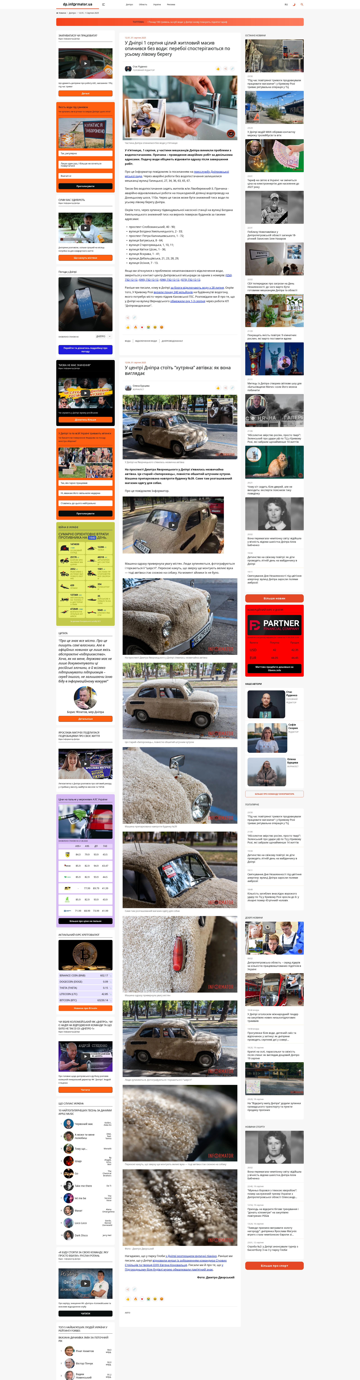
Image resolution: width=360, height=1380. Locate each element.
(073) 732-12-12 (190, 280)
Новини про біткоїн (85, 1008)
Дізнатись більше (85, 419)
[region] (85, 344)
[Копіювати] (232, 68)
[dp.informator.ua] (77, 4)
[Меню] (103, 4)
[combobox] (103, 336)
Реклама (171, 4)
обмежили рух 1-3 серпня (187, 301)
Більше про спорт (274, 1266)
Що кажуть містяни (85, 257)
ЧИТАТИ (85, 1313)
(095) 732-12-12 (148, 280)
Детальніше (85, 718)
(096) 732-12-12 (169, 280)
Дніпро (129, 4)
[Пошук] (302, 4)
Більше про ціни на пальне (85, 921)
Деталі (85, 93)
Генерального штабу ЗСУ (90, 621)
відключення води (146, 341)
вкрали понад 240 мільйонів (173, 292)
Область (143, 4)
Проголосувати (85, 186)
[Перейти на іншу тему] (294, 4)
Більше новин (274, 598)
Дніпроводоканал (172, 341)
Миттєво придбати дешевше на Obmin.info (274, 668)
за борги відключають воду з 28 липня (197, 287)
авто (127, 1312)
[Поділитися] (225, 68)
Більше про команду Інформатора (274, 794)
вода (128, 341)
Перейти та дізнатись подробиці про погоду (85, 349)
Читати (85, 1089)
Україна (157, 4)
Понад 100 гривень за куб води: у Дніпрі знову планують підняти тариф (188, 22)
